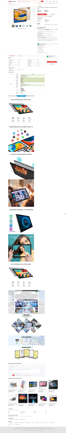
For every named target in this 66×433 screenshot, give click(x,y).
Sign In (38, 52)
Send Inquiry (42, 14)
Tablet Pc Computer (47, 422)
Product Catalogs (18, 410)
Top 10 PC (10, 424)
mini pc (9, 411)
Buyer (42, 3)
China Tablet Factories (21, 422)
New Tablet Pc (37, 422)
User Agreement (36, 430)
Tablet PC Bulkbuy (18, 424)
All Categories (10, 3)
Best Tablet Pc (33, 422)
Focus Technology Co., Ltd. (28, 430)
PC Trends (13, 424)
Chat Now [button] (53, 14)
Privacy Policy (43, 430)
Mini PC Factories (16, 422)
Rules (57, 3)
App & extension (49, 3)
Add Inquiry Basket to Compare (22, 28)
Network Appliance (35, 411)
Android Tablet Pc (52, 422)
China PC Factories (11, 422)
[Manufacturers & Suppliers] (12, 1)
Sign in (57, 1)
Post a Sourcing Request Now (27, 375)
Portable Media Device (17, 419)
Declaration (40, 430)
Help (45, 3)
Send (13, 375)
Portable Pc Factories (28, 422)
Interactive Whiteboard (23, 411)
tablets (46, 411)
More (8, 425)
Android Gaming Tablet (23, 419)
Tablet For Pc (42, 422)
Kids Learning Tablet (11, 419)
